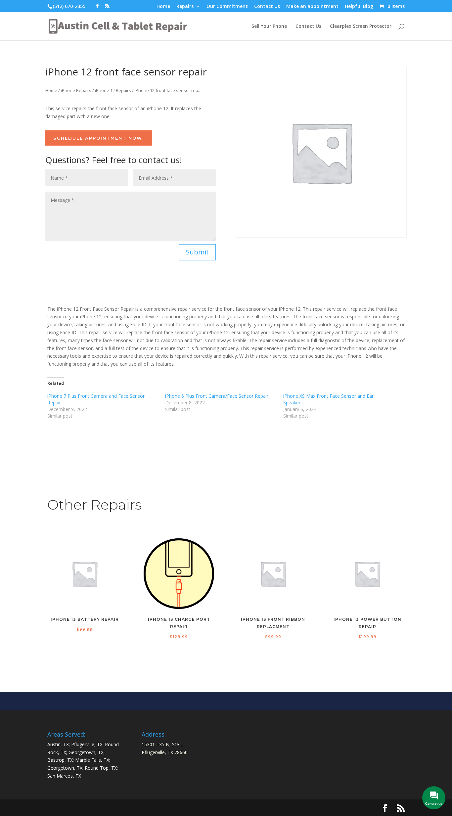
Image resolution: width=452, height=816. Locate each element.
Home (163, 6)
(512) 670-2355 (69, 6)
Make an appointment (312, 6)
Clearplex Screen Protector (360, 26)
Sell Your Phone (269, 26)
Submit (197, 252)
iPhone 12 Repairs (113, 90)
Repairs (185, 6)
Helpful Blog (359, 6)
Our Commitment (227, 6)
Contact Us (267, 6)
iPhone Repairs (76, 90)
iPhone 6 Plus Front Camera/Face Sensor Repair (216, 396)
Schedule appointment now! (98, 138)
